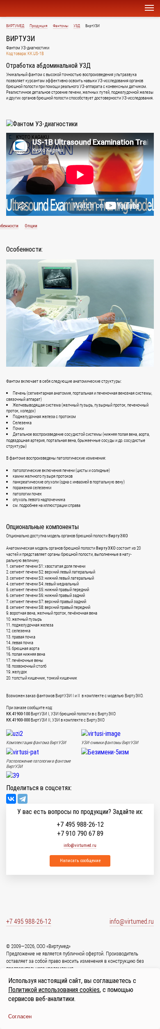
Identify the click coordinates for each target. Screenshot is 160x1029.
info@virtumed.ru (132, 921)
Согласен (20, 1016)
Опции (31, 226)
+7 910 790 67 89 (80, 833)
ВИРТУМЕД (15, 25)
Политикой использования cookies (54, 990)
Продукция (39, 25)
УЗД (76, 25)
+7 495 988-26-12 (80, 824)
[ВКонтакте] (11, 799)
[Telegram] (22, 799)
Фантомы (60, 25)
